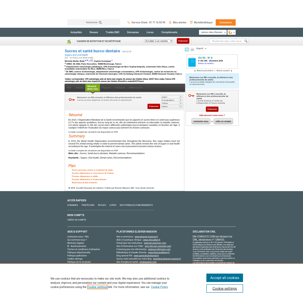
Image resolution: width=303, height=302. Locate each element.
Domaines (133, 32)
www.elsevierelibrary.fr (159, 252)
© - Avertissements (76, 246)
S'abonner (183, 41)
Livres (150, 32)
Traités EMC (112, 32)
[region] (151, 282)
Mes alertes (179, 22)
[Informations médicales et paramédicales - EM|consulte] (80, 9)
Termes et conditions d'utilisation (83, 249)
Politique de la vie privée (79, 262)
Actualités (76, 32)
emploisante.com (148, 262)
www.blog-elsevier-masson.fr (167, 259)
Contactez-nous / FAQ (78, 236)
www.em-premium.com (155, 243)
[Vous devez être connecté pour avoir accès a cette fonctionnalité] (187, 49)
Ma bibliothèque (203, 22)
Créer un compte (76, 220)
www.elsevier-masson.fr (146, 236)
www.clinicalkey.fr (151, 240)
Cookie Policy (159, 287)
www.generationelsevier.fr (146, 255)
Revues (94, 32)
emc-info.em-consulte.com (158, 246)
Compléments (169, 32)
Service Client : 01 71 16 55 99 (148, 22)
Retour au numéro (206, 63)
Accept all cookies (224, 278)
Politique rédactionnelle (78, 252)
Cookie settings (97, 287)
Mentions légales (75, 243)
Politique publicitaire (77, 255)
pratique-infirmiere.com (159, 249)
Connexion (226, 22)
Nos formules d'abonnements (136, 205)
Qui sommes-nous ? (77, 240)
